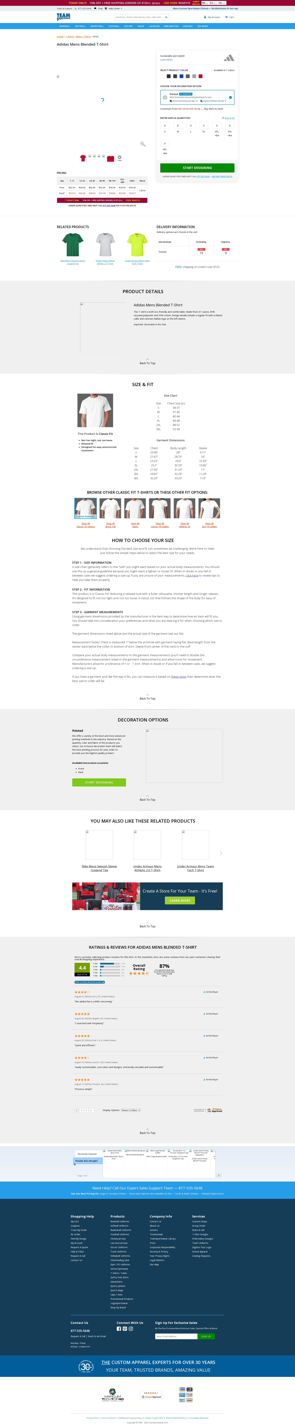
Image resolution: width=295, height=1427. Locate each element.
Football (114, 26)
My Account (77, 1242)
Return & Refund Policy (176, 1418)
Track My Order (79, 1229)
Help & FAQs (77, 1251)
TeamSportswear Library (163, 1238)
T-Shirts (69, 36)
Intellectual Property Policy (130, 1418)
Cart (229, 17)
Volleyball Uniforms (120, 1255)
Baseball (65, 26)
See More (202, 26)
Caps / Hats (116, 1294)
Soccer (128, 26)
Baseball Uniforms (119, 1221)
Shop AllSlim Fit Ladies (209, 525)
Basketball (97, 26)
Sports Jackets (117, 1285)
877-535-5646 (109, 205)
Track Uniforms (118, 1251)
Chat (100, 8)
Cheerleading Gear (119, 1260)
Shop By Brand (118, 1307)
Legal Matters (157, 1260)
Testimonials (156, 1234)
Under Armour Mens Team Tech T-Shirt (137, 262)
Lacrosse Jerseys (119, 1242)
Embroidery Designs (202, 1238)
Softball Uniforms (119, 1225)
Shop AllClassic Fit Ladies (160, 525)
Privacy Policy (92, 1418)
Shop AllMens (135, 525)
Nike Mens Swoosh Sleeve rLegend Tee (73, 262)
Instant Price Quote (222, 176)
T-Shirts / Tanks (118, 1273)
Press (152, 1242)
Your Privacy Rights (160, 1255)
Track (140, 26)
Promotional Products (121, 1298)
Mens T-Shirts (83, 36)
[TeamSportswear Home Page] (63, 20)
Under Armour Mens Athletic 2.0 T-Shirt (105, 262)
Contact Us (76, 1260)
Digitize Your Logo (201, 1247)
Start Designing (197, 168)
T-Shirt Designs (200, 1234)
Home (60, 36)
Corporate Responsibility (162, 1247)
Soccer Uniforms (119, 1247)
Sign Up (206, 1336)
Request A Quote (79, 1247)
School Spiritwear (119, 1268)
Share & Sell (198, 1229)
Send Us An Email (97, 1336)
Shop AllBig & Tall (110, 525)
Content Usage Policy (154, 1418)
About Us (154, 1225)
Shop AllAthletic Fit (184, 525)
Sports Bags (116, 1290)
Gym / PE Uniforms (120, 1264)
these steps (178, 676)
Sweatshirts (116, 1281)
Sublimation (171, 26)
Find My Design (78, 1238)
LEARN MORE (180, 900)
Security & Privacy (159, 1251)
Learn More (166, 59)
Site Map (154, 1264)
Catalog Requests (201, 1255)
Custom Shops (199, 1221)
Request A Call (78, 1255)
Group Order (198, 1225)
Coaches (188, 26)
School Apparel (200, 1251)
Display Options (111, 1110)
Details (156, 3)
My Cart (75, 1221)
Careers (154, 1229)
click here (192, 575)
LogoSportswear (119, 1303)
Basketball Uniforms (120, 1229)
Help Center (114, 8)
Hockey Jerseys (118, 1238)
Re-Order (75, 1234)
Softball (80, 26)
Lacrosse (154, 26)
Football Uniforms (119, 1234)
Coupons (75, 1225)
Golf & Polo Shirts (119, 1277)
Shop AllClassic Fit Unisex (86, 525)
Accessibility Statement (198, 1418)
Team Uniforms (200, 1242)
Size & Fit (229, 117)
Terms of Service (108, 1418)
